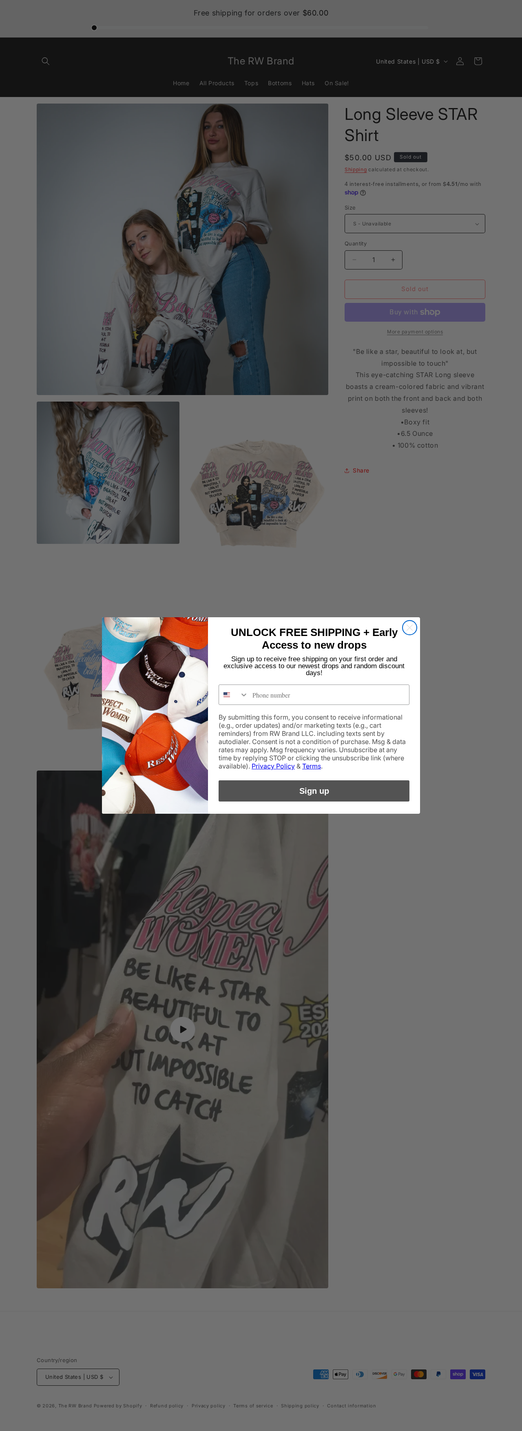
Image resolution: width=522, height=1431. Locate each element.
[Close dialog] (410, 628)
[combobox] (233, 694)
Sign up (314, 790)
